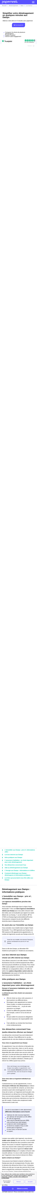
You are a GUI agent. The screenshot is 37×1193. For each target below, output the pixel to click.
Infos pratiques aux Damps (13, 857)
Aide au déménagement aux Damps (16, 867)
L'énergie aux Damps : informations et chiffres (20, 870)
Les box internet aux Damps (14, 854)
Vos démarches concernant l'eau (15, 865)
